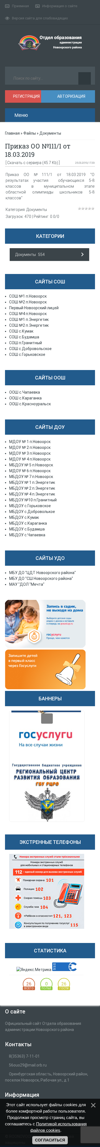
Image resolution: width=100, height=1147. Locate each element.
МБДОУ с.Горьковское (30, 506)
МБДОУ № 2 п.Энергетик (32, 488)
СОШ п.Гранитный (25, 343)
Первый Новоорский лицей (34, 308)
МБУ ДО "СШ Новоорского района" (41, 578)
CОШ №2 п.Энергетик (29, 325)
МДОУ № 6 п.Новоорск (30, 471)
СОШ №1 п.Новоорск (28, 296)
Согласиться (50, 1140)
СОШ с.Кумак (21, 331)
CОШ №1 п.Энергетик (29, 319)
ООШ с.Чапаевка (24, 392)
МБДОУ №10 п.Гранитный (33, 500)
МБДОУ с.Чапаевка (27, 535)
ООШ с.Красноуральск (30, 404)
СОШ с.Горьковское (27, 354)
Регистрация (26, 96)
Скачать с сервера (24, 162)
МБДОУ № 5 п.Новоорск (31, 465)
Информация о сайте (59, 6)
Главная (12, 133)
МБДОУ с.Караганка (28, 523)
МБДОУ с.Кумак (24, 517)
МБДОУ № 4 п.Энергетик (32, 494)
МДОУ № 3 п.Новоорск (30, 453)
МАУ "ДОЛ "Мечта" (26, 584)
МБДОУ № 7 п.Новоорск (31, 476)
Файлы (29, 133)
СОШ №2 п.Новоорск (28, 302)
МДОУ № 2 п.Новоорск (30, 447)
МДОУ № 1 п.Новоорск (30, 441)
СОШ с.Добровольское (30, 348)
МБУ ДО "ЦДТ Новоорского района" (42, 572)
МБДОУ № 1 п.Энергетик (32, 482)
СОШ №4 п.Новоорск (28, 313)
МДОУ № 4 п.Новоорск (30, 459)
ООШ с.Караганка (25, 398)
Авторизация (70, 96)
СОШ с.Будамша (24, 337)
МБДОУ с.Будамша (27, 529)
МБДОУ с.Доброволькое (32, 511)
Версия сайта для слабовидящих (40, 18)
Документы (50, 133)
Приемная (20, 6)
